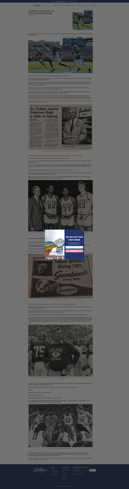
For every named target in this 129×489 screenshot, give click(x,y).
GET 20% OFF (74, 251)
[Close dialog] (83, 230)
